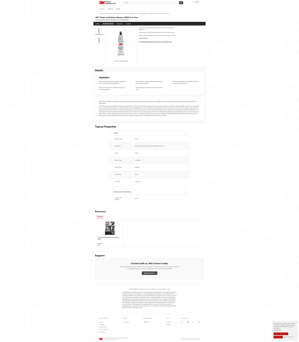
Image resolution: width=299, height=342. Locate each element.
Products (101, 9)
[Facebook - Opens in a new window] (193, 322)
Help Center (169, 322)
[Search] (181, 2)
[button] (288, 337)
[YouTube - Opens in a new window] (187, 322)
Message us (151, 273)
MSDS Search (146, 322)
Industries (110, 9)
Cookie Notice (277, 330)
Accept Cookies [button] (278, 337)
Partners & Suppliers (103, 329)
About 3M (101, 322)
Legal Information (108, 338)
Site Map (168, 324)
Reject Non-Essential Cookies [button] (281, 333)
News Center (126, 322)
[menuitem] (97, 24)
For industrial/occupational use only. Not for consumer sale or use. (155, 42)
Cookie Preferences (123, 338)
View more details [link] (143, 38)
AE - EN (194, 2)
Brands (118, 9)
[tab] (100, 216)
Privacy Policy (115, 338)
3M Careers (101, 324)
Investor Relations (103, 326)
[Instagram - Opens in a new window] (199, 322)
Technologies (102, 331)
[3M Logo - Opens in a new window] (108, 2)
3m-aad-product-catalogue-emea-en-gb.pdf (108, 238)
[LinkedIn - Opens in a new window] (182, 322)
